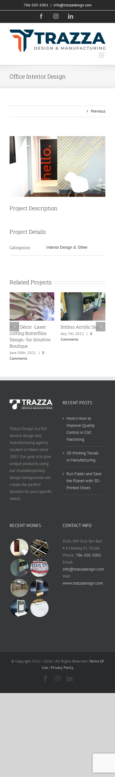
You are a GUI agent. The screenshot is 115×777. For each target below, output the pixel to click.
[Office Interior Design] (19, 548)
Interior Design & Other (67, 247)
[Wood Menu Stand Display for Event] (39, 588)
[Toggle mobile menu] (102, 55)
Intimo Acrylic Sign (81, 327)
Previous (98, 111)
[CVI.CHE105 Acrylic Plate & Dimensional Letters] (39, 548)
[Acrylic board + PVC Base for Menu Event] (19, 608)
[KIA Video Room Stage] (19, 588)
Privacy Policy (62, 667)
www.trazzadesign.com (83, 583)
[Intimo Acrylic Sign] (19, 568)
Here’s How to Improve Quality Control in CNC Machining (80, 429)
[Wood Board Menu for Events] (39, 608)
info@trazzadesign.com (72, 5)
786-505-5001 (88, 555)
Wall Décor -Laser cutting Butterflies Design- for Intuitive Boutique (30, 336)
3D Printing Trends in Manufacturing (82, 456)
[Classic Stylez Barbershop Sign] (39, 568)
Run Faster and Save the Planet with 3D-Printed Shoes (84, 480)
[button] (14, 326)
